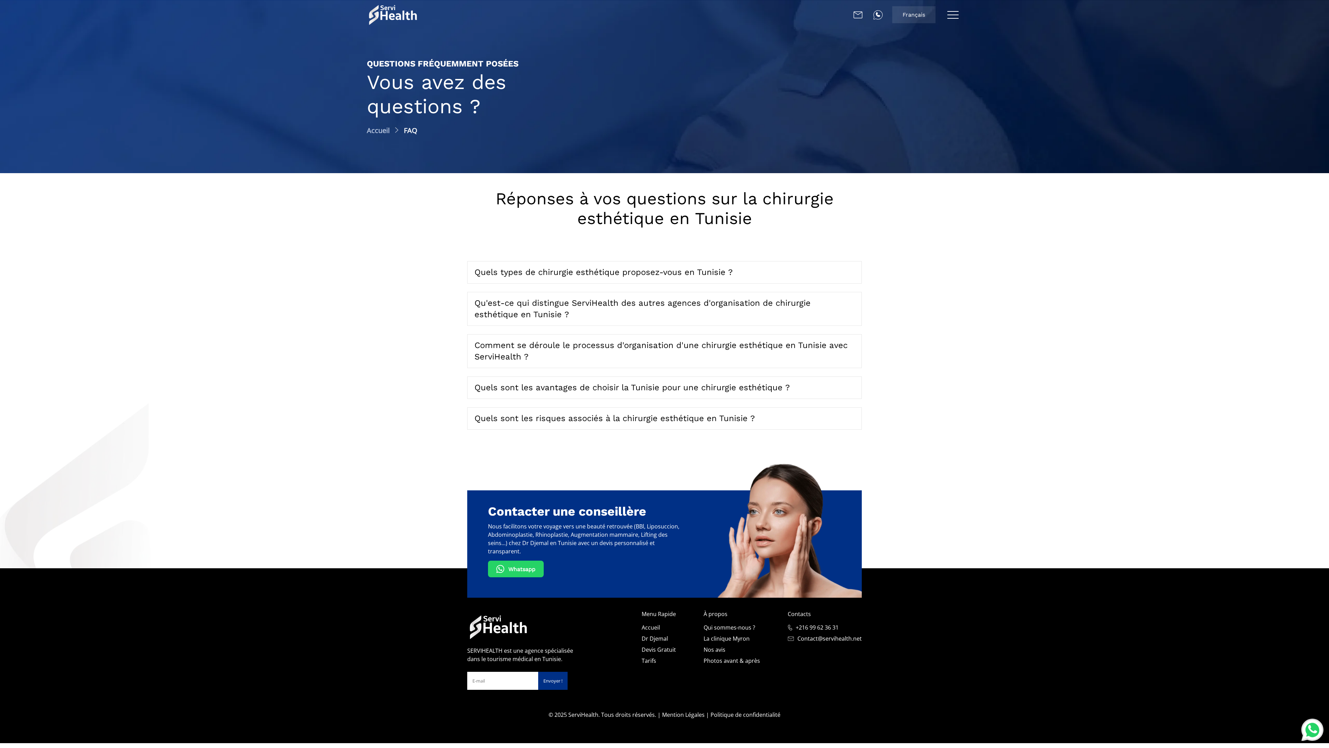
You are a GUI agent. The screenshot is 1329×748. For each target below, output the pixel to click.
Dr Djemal (655, 638)
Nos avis (714, 649)
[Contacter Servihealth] (858, 15)
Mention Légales (683, 715)
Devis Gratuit (659, 649)
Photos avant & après (732, 661)
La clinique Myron (727, 638)
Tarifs (649, 661)
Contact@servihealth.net (829, 638)
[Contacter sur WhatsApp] (1312, 729)
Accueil (651, 627)
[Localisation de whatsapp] (878, 15)
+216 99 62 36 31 (817, 627)
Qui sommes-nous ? (729, 627)
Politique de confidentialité (745, 715)
